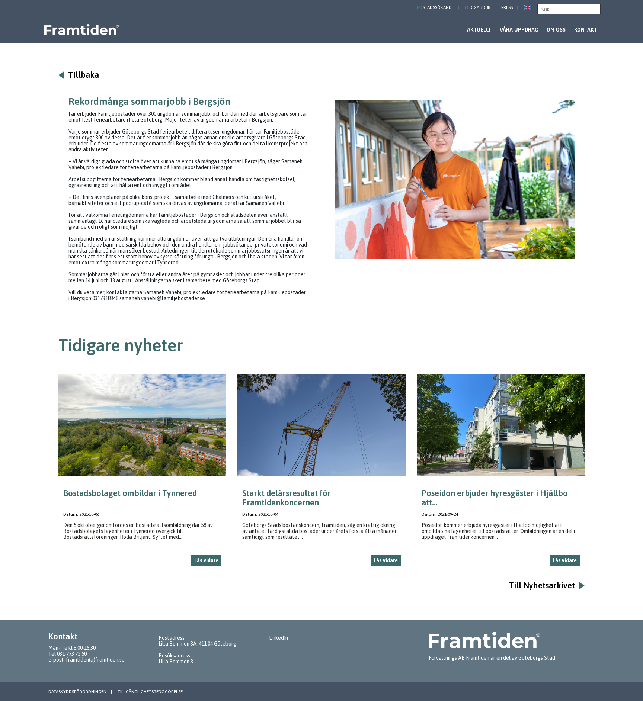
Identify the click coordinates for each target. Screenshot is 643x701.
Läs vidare (206, 560)
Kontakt (585, 29)
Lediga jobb (477, 7)
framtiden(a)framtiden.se (95, 660)
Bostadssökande (435, 7)
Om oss (556, 29)
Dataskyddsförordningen (77, 691)
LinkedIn (278, 638)
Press (507, 7)
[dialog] (142, 473)
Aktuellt (479, 29)
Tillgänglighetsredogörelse (150, 691)
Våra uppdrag (519, 29)
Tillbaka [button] (83, 75)
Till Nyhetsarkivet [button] (542, 585)
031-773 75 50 (72, 654)
